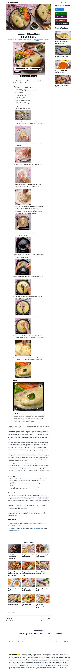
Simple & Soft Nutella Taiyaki (61, 86)
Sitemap (43, 641)
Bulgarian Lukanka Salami (42, 589)
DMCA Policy (67, 641)
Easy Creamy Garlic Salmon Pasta (28, 589)
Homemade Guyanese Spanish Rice (42, 605)
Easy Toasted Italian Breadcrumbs (28, 555)
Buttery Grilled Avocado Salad (40, 572)
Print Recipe (25, 76)
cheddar (22, 468)
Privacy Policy (32, 641)
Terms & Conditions (54, 641)
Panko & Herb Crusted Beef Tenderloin (12, 556)
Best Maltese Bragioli (46, 619)
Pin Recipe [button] (34, 76)
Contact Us (21, 641)
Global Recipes (11, 612)
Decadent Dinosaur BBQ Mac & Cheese (62, 42)
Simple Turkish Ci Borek (13, 589)
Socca (26, 522)
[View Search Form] (61, 2)
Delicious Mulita (13, 604)
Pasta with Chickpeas (13, 530)
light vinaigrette (37, 528)
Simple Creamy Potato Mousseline (62, 57)
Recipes (28, 31)
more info (37, 40)
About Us (11, 641)
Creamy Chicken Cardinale (27, 605)
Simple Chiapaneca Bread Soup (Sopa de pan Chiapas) (14, 573)
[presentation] (14, 548)
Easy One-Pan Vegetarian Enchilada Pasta (28, 573)
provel (32, 467)
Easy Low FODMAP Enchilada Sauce (61, 71)
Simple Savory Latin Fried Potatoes (42, 555)
